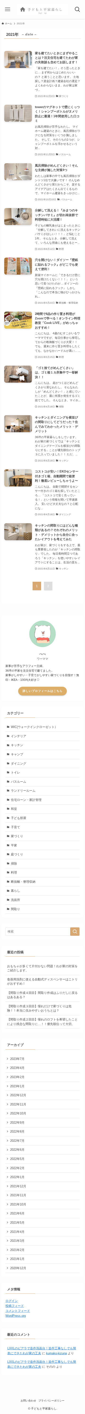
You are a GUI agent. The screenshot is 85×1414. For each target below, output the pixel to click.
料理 (14, 872)
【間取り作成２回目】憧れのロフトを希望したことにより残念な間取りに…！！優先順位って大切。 (42, 1021)
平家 (14, 845)
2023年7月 (17, 1059)
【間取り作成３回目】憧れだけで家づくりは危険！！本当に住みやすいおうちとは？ (39, 1008)
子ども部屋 (18, 818)
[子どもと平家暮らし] (42, 9)
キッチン (17, 745)
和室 (14, 809)
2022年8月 (17, 1131)
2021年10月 (18, 1204)
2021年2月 (17, 1250)
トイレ (15, 772)
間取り (15, 909)
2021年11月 (18, 1195)
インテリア (18, 736)
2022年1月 (17, 1177)
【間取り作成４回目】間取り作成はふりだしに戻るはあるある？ (42, 995)
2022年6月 (17, 1149)
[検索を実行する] (75, 931)
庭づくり (17, 854)
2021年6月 (17, 1213)
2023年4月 (17, 1068)
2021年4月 (17, 1232)
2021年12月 (18, 1186)
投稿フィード (14, 1306)
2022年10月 (18, 1113)
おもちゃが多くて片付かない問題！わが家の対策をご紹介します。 (42, 968)
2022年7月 (17, 1140)
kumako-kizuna (56, 1353)
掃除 (14, 863)
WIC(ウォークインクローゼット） (34, 727)
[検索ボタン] (77, 9)
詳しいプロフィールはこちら (43, 691)
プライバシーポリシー (51, 1400)
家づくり (17, 836)
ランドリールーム (23, 790)
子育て (15, 827)
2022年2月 (17, 1168)
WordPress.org (15, 1316)
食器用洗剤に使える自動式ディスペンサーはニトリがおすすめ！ (42, 981)
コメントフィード (17, 1311)
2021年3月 (17, 1240)
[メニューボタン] (7, 9)
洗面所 (15, 900)
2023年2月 (17, 1077)
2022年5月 (17, 1159)
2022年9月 (17, 1122)
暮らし (15, 890)
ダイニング (18, 763)
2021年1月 (17, 1259)
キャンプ (17, 754)
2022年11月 (18, 1104)
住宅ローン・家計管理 (26, 800)
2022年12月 (18, 1095)
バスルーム (18, 781)
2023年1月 (17, 1086)
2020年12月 (18, 1268)
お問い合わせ (28, 1400)
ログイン (11, 1301)
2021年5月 (17, 1222)
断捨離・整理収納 (23, 881)
